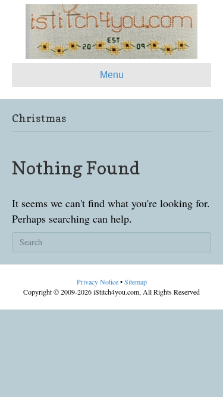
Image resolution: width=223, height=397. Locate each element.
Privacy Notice (98, 281)
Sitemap (135, 281)
